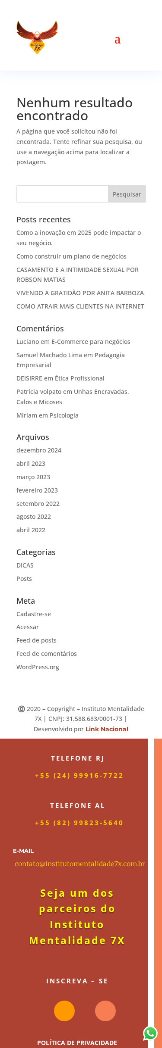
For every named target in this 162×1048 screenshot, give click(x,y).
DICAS (25, 565)
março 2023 (33, 477)
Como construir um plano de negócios (71, 256)
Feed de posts (36, 640)
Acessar (27, 627)
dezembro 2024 (38, 450)
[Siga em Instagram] (64, 1011)
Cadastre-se (33, 614)
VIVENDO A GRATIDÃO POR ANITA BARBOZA (80, 293)
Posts (24, 578)
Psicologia (64, 415)
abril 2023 (30, 463)
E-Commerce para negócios (90, 341)
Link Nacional (107, 729)
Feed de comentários (46, 653)
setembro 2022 (38, 503)
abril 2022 (30, 530)
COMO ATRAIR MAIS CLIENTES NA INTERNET (80, 306)
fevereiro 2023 (37, 490)
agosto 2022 (33, 516)
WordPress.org (37, 667)
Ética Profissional (80, 378)
